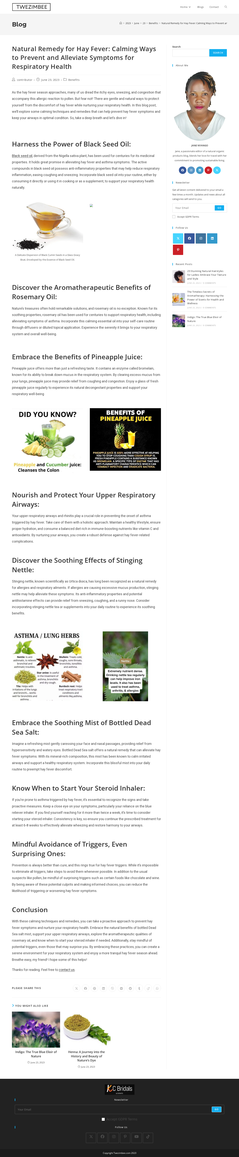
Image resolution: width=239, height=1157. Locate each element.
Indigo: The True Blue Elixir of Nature (36, 1054)
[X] (217, 170)
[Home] (121, 23)
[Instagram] (191, 170)
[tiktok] (148, 1138)
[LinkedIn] (200, 170)
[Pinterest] (208, 170)
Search (176, 46)
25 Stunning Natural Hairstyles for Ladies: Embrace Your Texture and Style (206, 275)
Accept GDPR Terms (188, 216)
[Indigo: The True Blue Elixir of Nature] (178, 320)
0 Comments (209, 283)
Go (219, 207)
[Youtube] (136, 1138)
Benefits (74, 80)
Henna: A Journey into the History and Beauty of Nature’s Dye (86, 1056)
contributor (24, 80)
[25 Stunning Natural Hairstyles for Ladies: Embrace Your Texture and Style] (178, 276)
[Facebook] (182, 170)
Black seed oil (22, 156)
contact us (67, 970)
